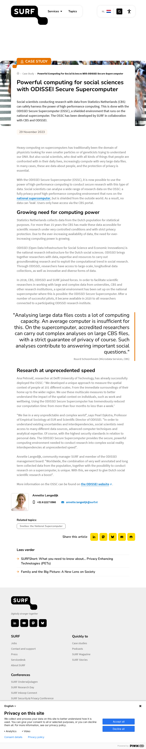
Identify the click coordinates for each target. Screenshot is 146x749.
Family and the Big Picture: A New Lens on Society (58, 572)
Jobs (14, 643)
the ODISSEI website (95, 484)
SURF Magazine (81, 654)
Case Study (28, 73)
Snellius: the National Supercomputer (41, 526)
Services (53, 11)
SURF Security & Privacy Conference (32, 698)
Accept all (118, 721)
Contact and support (23, 648)
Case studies (79, 643)
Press (14, 654)
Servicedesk (18, 659)
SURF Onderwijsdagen (24, 681)
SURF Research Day (22, 687)
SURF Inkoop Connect (24, 692)
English (9, 705)
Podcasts (77, 648)
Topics (72, 11)
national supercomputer (33, 198)
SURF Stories (80, 659)
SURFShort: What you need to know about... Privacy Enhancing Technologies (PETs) (67, 561)
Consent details (13, 737)
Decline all (118, 728)
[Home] (18, 73)
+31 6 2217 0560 (46, 502)
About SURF (18, 665)
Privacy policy (36, 737)
